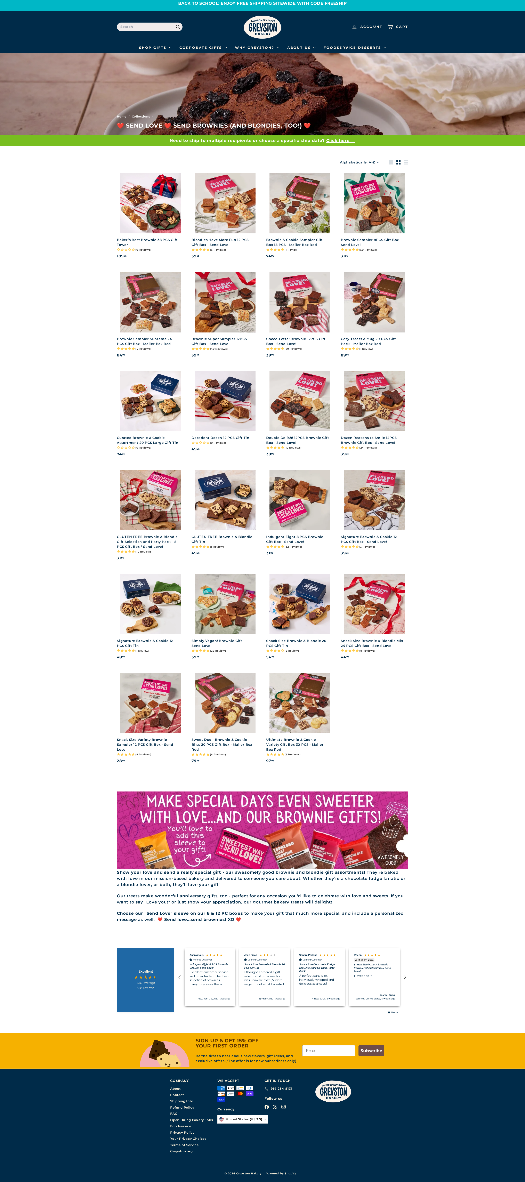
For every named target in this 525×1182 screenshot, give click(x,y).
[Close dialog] (334, 509)
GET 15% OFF (222, 670)
